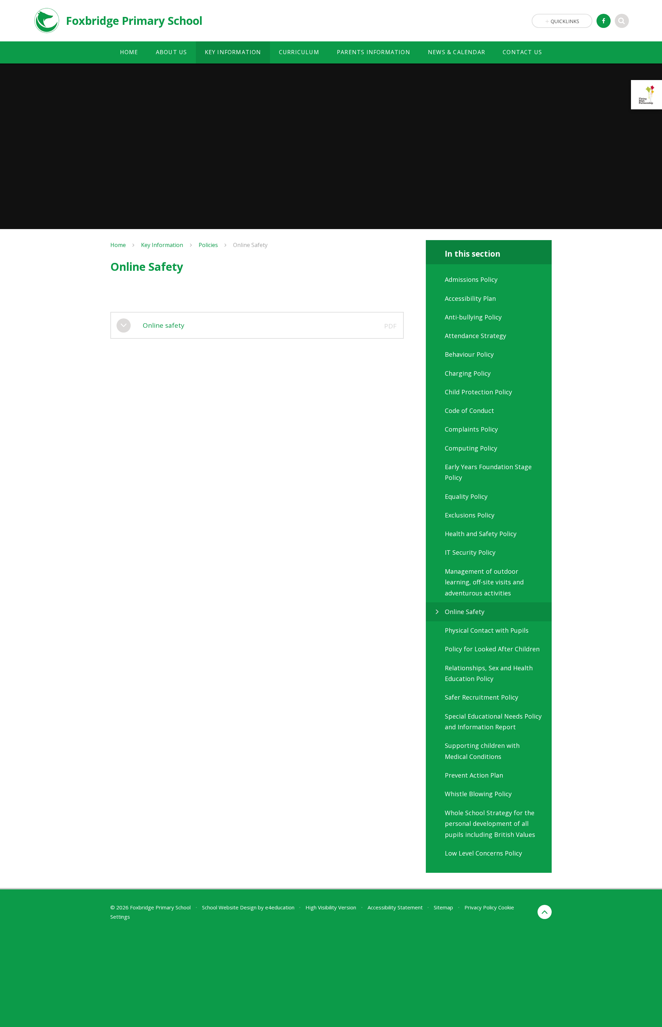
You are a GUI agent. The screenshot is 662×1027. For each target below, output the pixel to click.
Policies (208, 245)
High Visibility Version (330, 907)
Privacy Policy (480, 907)
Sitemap (443, 907)
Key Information (162, 245)
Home (118, 245)
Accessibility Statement (395, 907)
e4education (279, 907)
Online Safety (250, 245)
